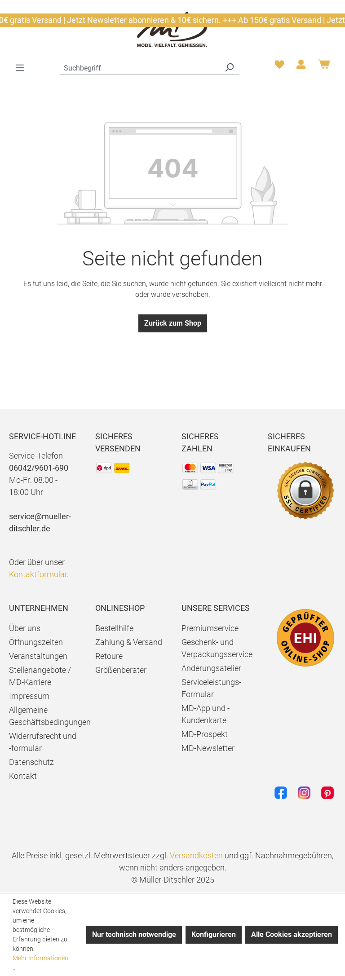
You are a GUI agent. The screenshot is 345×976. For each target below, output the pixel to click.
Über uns (24, 628)
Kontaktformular (38, 574)
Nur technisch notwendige (134, 934)
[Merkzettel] (279, 67)
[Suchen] (229, 67)
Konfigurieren (213, 934)
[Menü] (20, 68)
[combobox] (139, 67)
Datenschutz (31, 762)
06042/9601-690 (38, 468)
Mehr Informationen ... (40, 962)
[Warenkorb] (324, 67)
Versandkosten (196, 855)
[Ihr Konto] (301, 67)
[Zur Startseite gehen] (172, 29)
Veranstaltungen (38, 656)
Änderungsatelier (211, 668)
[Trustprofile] (305, 638)
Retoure (109, 656)
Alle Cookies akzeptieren (291, 934)
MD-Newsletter (207, 748)
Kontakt (23, 776)
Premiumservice (210, 628)
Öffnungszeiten (36, 642)
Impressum (29, 696)
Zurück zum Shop (172, 323)
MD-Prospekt (204, 734)
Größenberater (120, 670)
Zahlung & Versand (128, 642)
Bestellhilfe (114, 628)
